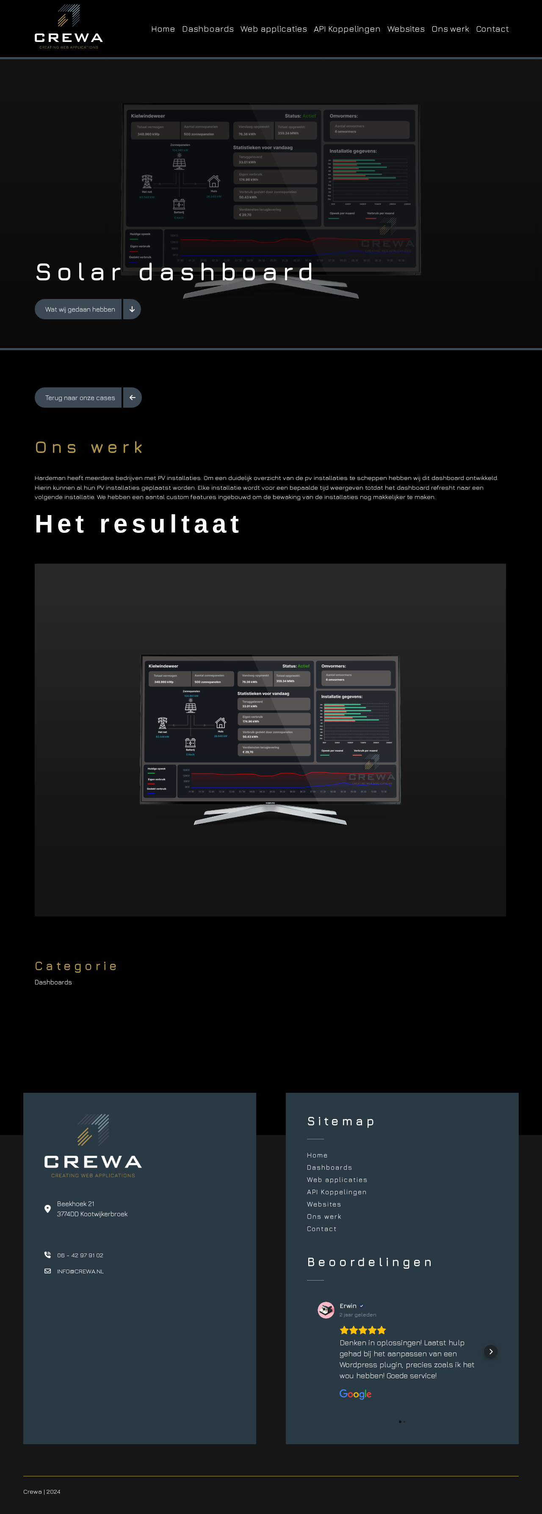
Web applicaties (274, 28)
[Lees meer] (132, 309)
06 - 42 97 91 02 (80, 1255)
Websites (406, 28)
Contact (492, 28)
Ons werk (450, 28)
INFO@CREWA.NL (80, 1271)
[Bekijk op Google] (326, 1310)
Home (163, 28)
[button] (314, 1351)
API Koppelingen (347, 28)
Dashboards (208, 28)
